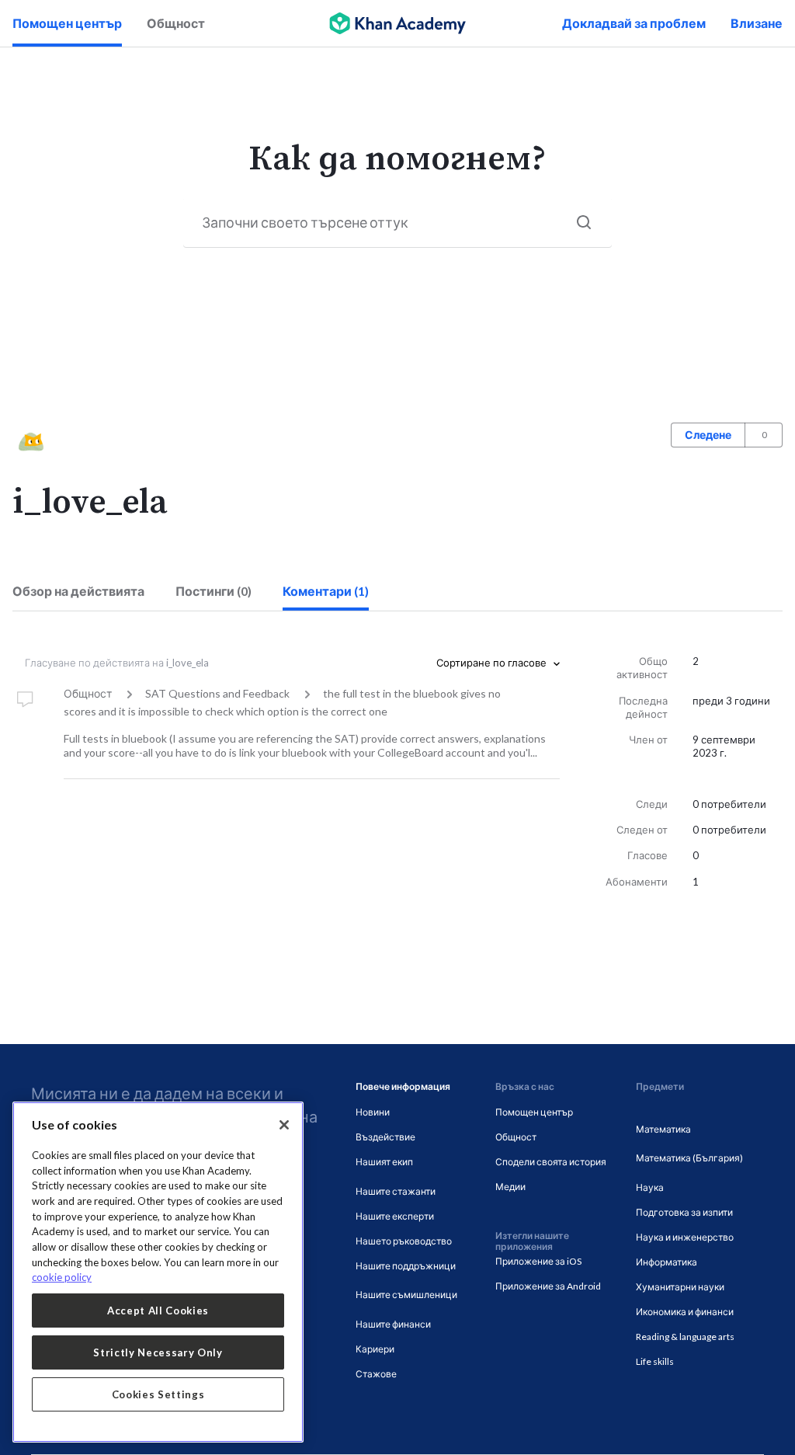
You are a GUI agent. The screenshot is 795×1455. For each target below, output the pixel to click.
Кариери (375, 1349)
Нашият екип (384, 1162)
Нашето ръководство (404, 1241)
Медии (510, 1186)
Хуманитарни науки (680, 1287)
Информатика (666, 1262)
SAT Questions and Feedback (217, 693)
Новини (373, 1112)
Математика (663, 1129)
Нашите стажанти (396, 1191)
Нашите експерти (395, 1216)
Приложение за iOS (538, 1261)
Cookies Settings (158, 1394)
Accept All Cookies (158, 1310)
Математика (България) (689, 1158)
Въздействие (385, 1137)
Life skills (655, 1361)
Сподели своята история (550, 1162)
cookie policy (62, 1277)
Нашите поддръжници (406, 1266)
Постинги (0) (213, 590)
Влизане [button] (757, 23)
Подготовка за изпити (684, 1212)
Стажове (376, 1374)
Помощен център (67, 23)
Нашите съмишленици (406, 1294)
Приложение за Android (548, 1286)
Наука (650, 1187)
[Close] (284, 1125)
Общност (176, 23)
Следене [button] (708, 434)
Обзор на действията (78, 590)
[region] (158, 1272)
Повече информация (403, 1086)
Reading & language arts (685, 1336)
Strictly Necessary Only (157, 1352)
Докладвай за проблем (634, 23)
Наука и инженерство (685, 1237)
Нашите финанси (393, 1324)
